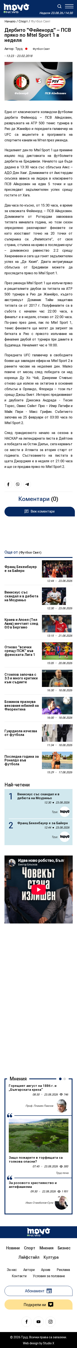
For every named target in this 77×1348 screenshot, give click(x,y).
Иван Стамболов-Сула (39, 1202)
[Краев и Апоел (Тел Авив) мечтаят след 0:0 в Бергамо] (57, 623)
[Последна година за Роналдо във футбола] (57, 760)
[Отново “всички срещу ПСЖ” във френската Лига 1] (57, 651)
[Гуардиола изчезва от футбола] (57, 733)
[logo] (16, 8)
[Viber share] (18, 484)
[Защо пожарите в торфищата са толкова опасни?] (38, 1135)
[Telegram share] (27, 484)
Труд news (62, 1172)
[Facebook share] (8, 484)
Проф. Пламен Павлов (39, 1105)
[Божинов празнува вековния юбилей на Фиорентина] (57, 705)
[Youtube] (38, 1321)
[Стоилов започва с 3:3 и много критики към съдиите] (57, 678)
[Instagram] (50, 1321)
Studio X (48, 1343)
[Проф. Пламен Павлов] (61, 1106)
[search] (59, 6)
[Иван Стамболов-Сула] (61, 1203)
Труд (19, 49)
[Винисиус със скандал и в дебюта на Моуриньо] (57, 596)
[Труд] (38, 1232)
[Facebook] (26, 1321)
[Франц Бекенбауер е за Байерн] (57, 569)
